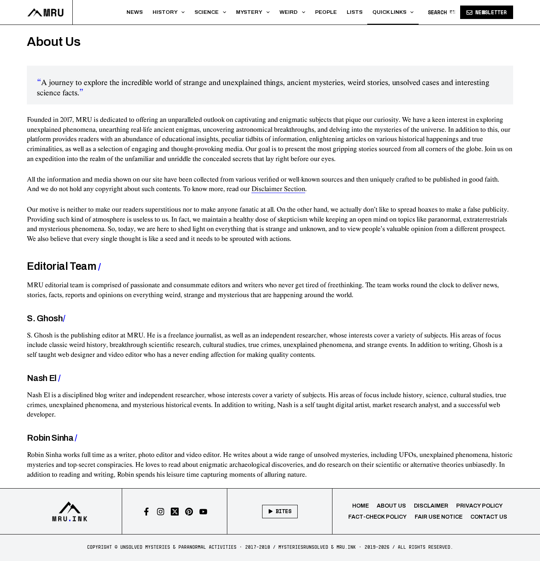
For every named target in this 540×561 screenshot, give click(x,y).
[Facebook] (146, 512)
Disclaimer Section (278, 189)
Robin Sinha (52, 438)
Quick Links (389, 12)
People (326, 12)
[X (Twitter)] (175, 512)
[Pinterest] (189, 512)
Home (360, 506)
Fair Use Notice (439, 517)
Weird (288, 12)
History (165, 12)
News (135, 12)
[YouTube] (203, 512)
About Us (391, 506)
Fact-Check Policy (377, 517)
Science (206, 12)
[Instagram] (161, 512)
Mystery (249, 12)
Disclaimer (431, 506)
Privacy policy (479, 506)
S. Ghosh (46, 318)
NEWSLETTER (491, 12)
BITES (283, 511)
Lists (355, 12)
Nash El (43, 378)
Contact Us (488, 517)
